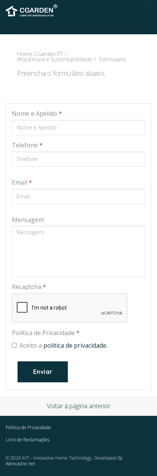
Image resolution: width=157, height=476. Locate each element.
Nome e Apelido (37, 113)
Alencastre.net (20, 463)
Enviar (42, 371)
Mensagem (28, 220)
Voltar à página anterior (79, 406)
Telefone (27, 145)
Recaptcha (29, 287)
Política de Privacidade (46, 333)
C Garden (32, 9)
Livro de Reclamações (28, 439)
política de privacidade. (75, 345)
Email (22, 182)
